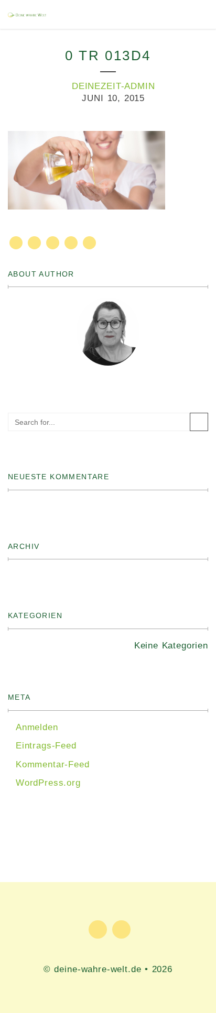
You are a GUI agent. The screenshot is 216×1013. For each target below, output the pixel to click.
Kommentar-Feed (53, 764)
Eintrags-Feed (46, 746)
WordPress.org (48, 783)
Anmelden (37, 727)
